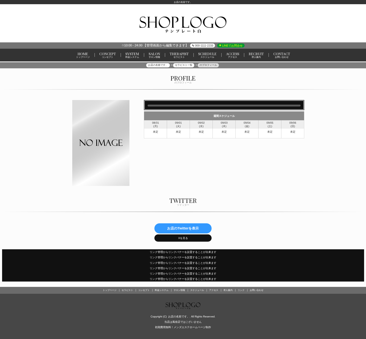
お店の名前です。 (178, 316)
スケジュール (197, 290)
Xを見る (183, 238)
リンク (241, 290)
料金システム (162, 290)
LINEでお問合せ (232, 45)
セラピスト (127, 290)
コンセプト (144, 290)
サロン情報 (179, 290)
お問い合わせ (256, 290)
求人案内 (228, 290)
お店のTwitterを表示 (183, 228)
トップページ (109, 290)
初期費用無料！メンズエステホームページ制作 (183, 327)
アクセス (213, 290)
